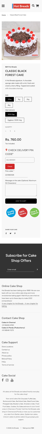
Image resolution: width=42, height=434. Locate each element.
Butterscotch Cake (9, 401)
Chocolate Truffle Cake (28, 399)
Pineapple (6, 404)
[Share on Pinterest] (15, 233)
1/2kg (9, 99)
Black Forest (31, 401)
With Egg (11, 114)
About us (5, 353)
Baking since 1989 (28, 428)
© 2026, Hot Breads (12, 428)
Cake (24, 401)
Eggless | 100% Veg (15, 120)
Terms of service (8, 365)
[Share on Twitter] (11, 233)
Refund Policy (7, 359)
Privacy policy (7, 356)
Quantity (8, 127)
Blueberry (16, 404)
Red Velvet (19, 401)
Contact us (6, 350)
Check (10, 166)
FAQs (4, 362)
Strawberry (28, 404)
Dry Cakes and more (23, 406)
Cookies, (13, 406)
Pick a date (9, 171)
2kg (28, 99)
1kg (19, 99)
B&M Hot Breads (11, 67)
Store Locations (7, 347)
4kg (9, 105)
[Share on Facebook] (6, 233)
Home (4, 15)
